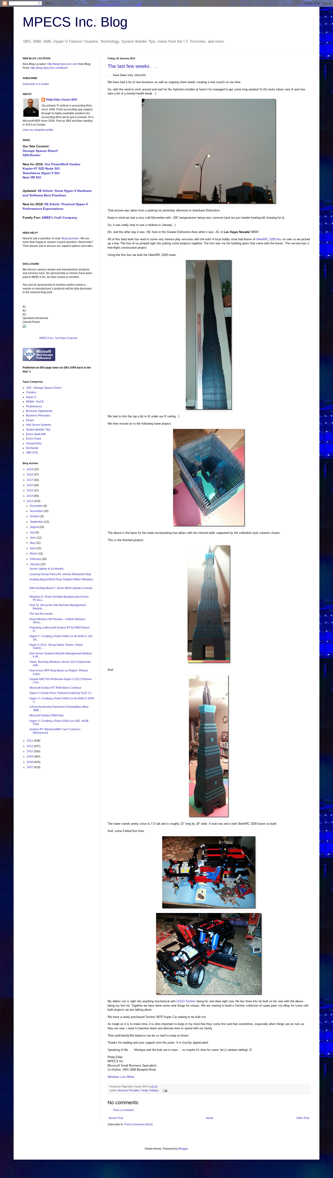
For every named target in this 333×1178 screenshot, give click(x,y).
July (33, 532)
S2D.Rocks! (32, 155)
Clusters (31, 392)
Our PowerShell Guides (62, 164)
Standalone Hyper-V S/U (41, 173)
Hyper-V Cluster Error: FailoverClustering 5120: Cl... (61, 693)
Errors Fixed (33, 438)
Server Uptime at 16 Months (46, 568)
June (33, 537)
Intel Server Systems (38, 424)
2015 (30, 490)
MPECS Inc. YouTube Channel (58, 338)
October (35, 516)
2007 (30, 767)
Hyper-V (31, 397)
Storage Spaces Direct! (40, 151)
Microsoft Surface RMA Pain (46, 715)
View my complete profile (38, 129)
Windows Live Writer (121, 1077)
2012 (30, 740)
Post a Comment (123, 1110)
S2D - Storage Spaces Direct (43, 387)
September (37, 521)
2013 (30, 501)
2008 (30, 762)
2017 (30, 480)
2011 (30, 746)
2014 (30, 495)
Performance (34, 406)
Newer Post (116, 1118)
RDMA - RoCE (35, 401)
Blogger (183, 1148)
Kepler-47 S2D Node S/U (41, 168)
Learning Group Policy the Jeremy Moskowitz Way (60, 574)
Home (209, 1118)
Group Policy (34, 443)
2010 (30, 751)
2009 (30, 756)
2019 (30, 469)
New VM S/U (32, 177)
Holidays (154, 1090)
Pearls (30, 420)
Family (144, 1090)
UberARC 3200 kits (268, 239)
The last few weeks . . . (133, 66)
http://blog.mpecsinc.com (62, 64)
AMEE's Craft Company (59, 217)
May (33, 542)
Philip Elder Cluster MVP (61, 99)
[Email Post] (164, 1090)
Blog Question (70, 238)
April (33, 548)
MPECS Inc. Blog (75, 22)
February (36, 559)
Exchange (32, 448)
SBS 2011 (32, 452)
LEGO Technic (186, 1001)
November (36, 511)
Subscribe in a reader (36, 84)
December (36, 505)
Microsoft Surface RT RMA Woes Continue (55, 687)
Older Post (302, 1118)
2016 (30, 485)
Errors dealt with (36, 434)
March (34, 553)
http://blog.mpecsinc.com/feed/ (49, 67)
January (35, 564)
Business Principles (129, 1090)
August (34, 527)
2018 (30, 474)
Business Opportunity (39, 411)
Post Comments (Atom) (138, 1124)
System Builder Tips (38, 429)
